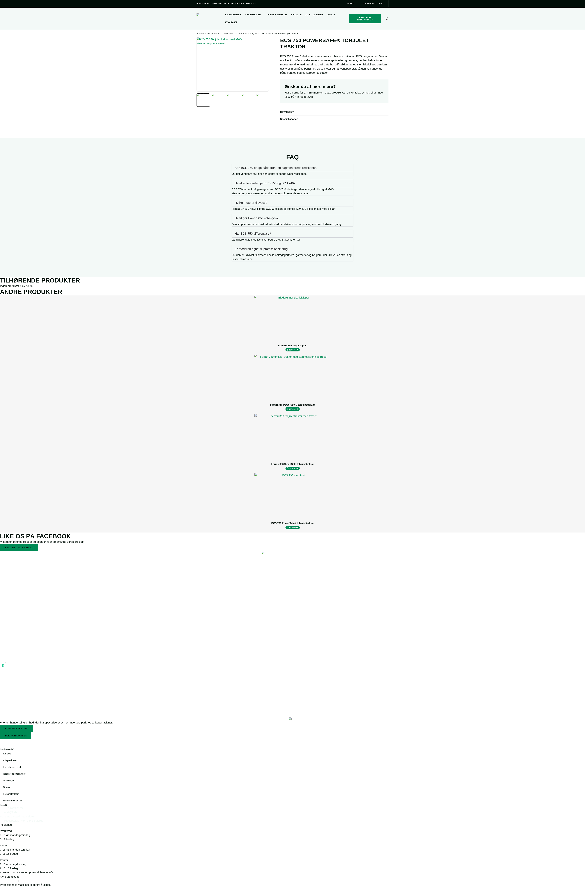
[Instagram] (12, 743)
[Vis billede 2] (218, 100)
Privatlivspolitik (30, 880)
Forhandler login (11, 794)
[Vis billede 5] (263, 100)
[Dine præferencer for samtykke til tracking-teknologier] (3, 665)
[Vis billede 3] (233, 100)
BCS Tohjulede (252, 33)
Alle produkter (213, 33)
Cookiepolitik (8, 880)
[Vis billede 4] (248, 100)
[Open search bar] (387, 18)
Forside (200, 33)
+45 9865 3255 (304, 96)
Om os (6, 787)
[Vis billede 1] (203, 100)
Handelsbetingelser (12, 800)
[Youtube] (20, 743)
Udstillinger (8, 780)
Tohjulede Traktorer (232, 33)
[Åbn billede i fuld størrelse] (233, 64)
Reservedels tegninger (14, 773)
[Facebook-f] (4, 743)
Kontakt (7, 753)
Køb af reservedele (12, 767)
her (367, 92)
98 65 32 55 (251, 4)
